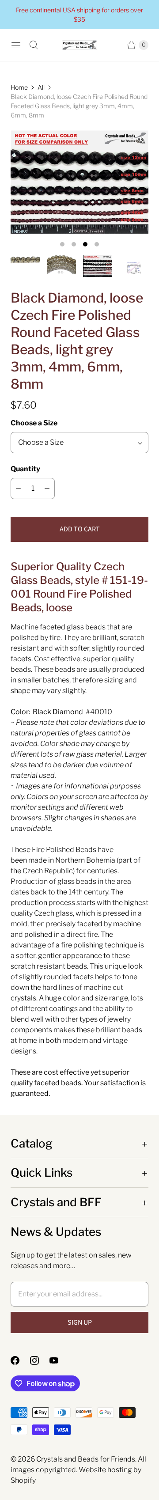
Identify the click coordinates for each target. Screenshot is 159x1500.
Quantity (25, 469)
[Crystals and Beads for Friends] (79, 45)
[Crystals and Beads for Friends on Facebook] (20, 1360)
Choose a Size (34, 423)
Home (19, 87)
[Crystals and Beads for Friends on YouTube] (59, 1360)
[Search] (33, 45)
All (41, 87)
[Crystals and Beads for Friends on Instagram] (39, 1360)
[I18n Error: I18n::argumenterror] (25, 260)
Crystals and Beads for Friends (85, 1459)
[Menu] (16, 45)
